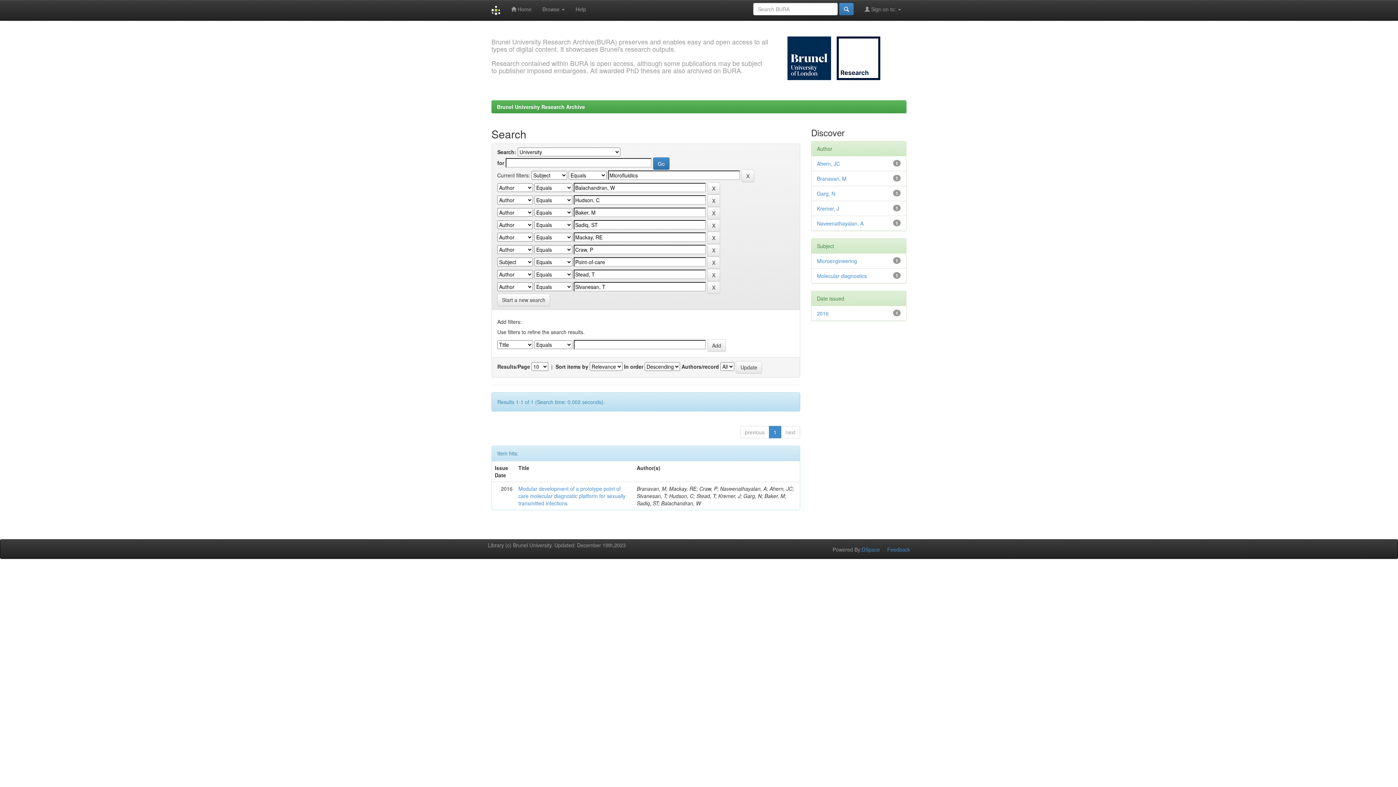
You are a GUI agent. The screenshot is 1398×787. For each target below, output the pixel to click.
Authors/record (700, 366)
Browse (551, 9)
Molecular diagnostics (842, 275)
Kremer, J (828, 208)
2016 (823, 313)
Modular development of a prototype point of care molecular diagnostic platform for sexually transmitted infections (571, 496)
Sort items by (572, 366)
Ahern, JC (828, 163)
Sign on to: (883, 9)
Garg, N (826, 193)
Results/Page (513, 366)
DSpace (871, 549)
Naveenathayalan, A (840, 223)
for (500, 163)
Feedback (898, 549)
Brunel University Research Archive (541, 106)
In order (633, 366)
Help (581, 9)
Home (524, 9)
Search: (506, 152)
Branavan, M (831, 178)
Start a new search (523, 300)
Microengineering (837, 261)
